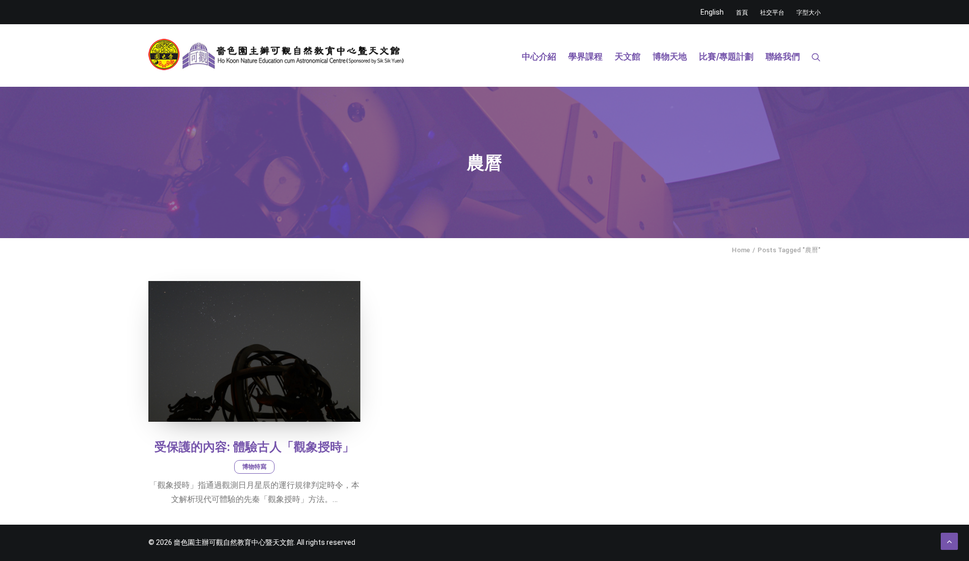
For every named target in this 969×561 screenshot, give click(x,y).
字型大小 (808, 12)
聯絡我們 (783, 56)
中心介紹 (539, 56)
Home (741, 250)
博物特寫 (254, 466)
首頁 (742, 12)
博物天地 (670, 56)
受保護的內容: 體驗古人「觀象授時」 (254, 447)
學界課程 (585, 56)
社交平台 (772, 12)
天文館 (627, 56)
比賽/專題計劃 (726, 56)
